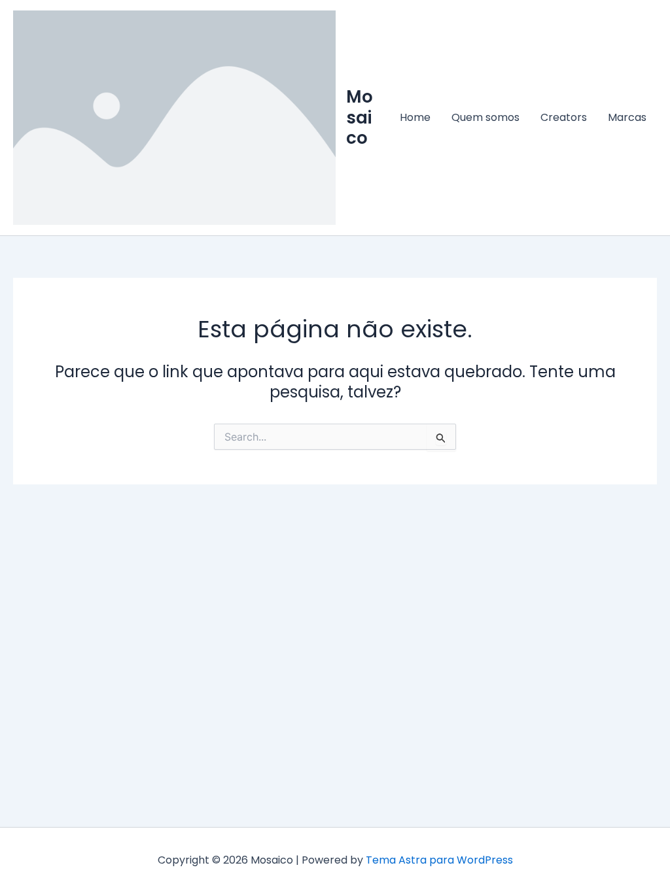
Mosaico (359, 117)
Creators (563, 117)
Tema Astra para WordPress (439, 860)
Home (415, 117)
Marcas (627, 117)
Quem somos (485, 117)
